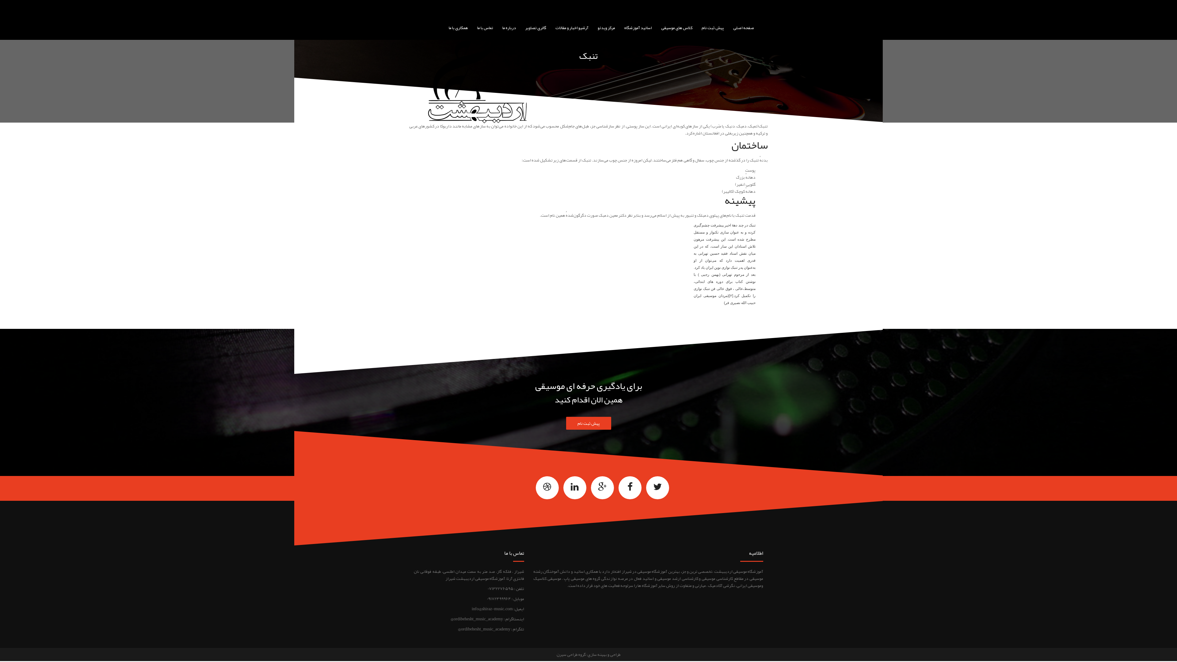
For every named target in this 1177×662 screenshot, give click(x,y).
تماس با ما (485, 27)
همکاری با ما (458, 27)
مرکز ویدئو (606, 27)
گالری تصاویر (535, 27)
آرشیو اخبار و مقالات (571, 27)
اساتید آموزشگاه (638, 27)
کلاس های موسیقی (676, 27)
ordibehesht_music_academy (478, 618)
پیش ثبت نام (713, 27)
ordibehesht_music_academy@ (484, 629)
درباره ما (509, 27)
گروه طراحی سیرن (571, 654)
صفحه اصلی (743, 27)
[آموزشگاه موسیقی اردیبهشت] (609, 7)
